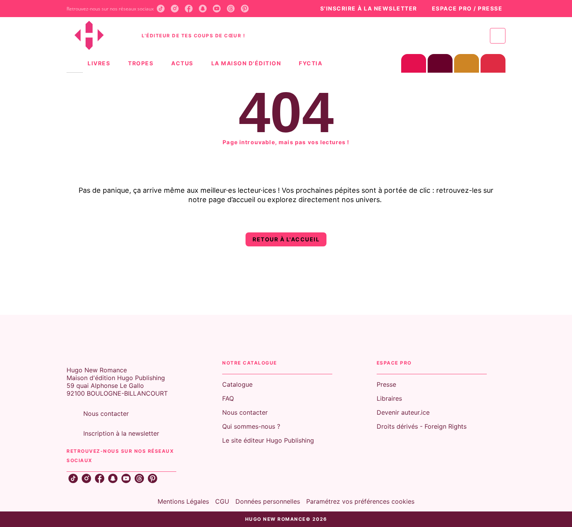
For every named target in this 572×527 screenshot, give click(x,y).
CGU (222, 501)
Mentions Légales (183, 501)
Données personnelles (267, 501)
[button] (364, 9)
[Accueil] (99, 35)
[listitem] (161, 9)
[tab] (75, 63)
